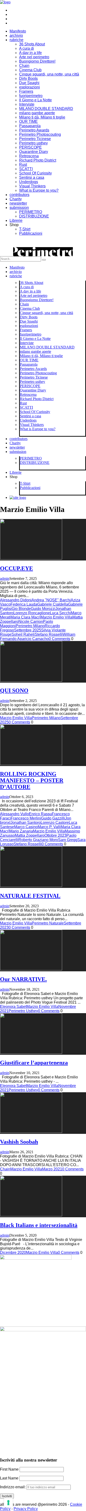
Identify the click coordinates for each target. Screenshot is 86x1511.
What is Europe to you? (39, 190)
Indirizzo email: (13, 1487)
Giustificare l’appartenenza (34, 1063)
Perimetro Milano (30, 626)
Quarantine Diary (33, 152)
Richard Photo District (37, 160)
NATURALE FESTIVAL (30, 896)
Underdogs (28, 182)
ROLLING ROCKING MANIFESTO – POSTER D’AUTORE (31, 780)
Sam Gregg (67, 840)
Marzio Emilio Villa (56, 617)
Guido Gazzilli (53, 818)
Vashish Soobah (19, 1142)
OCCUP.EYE (16, 568)
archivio (16, 35)
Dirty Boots (28, 78)
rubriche (16, 40)
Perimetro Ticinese (35, 139)
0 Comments (59, 639)
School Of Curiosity (35, 173)
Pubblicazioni (30, 233)
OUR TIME (28, 122)
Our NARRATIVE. (23, 979)
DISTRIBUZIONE (34, 216)
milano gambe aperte (37, 113)
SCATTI (26, 169)
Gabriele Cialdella (52, 604)
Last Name (9, 1478)
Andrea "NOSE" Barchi (51, 600)
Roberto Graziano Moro (38, 840)
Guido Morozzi (43, 609)
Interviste (26, 104)
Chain (24, 66)
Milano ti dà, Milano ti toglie (42, 117)
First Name (9, 1469)
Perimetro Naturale (48, 923)
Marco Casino (26, 827)
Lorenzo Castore (55, 823)
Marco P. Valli (49, 827)
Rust (23, 165)
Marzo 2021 (52, 1169)
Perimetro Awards (34, 130)
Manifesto (18, 31)
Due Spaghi (29, 83)
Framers (26, 91)
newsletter (18, 203)
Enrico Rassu (40, 814)
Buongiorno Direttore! (37, 61)
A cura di (26, 48)
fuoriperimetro (31, 96)
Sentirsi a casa (31, 177)
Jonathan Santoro (26, 823)
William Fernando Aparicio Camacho (37, 636)
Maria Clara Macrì (26, 617)
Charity (16, 199)
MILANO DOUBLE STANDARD (46, 109)
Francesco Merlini (26, 818)
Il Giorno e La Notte (35, 100)
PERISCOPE (30, 147)
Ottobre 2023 (55, 835)
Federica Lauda (24, 604)
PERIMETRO (30, 212)
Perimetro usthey (33, 143)
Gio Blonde (21, 609)
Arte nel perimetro (34, 57)
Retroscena (29, 156)
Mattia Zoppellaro (29, 835)
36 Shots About (32, 44)
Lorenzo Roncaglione (31, 613)
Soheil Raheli (23, 634)
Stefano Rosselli (49, 634)
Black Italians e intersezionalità (38, 1225)
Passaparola (30, 126)
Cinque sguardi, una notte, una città (49, 74)
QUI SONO (14, 690)
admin (4, 578)
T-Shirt (24, 229)
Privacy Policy (26, 1509)
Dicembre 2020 (13, 1252)
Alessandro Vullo (14, 814)
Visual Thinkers (32, 186)
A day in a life (30, 53)
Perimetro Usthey (23, 1011)
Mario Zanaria (21, 831)
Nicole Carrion (30, 622)
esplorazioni (29, 87)
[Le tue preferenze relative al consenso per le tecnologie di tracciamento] (8, 1502)
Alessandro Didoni (16, 600)
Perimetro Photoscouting (40, 134)
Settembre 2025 (27, 630)
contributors (19, 195)
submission (19, 208)
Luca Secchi (60, 613)
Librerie (16, 220)
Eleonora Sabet (13, 1007)
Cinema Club (30, 70)
